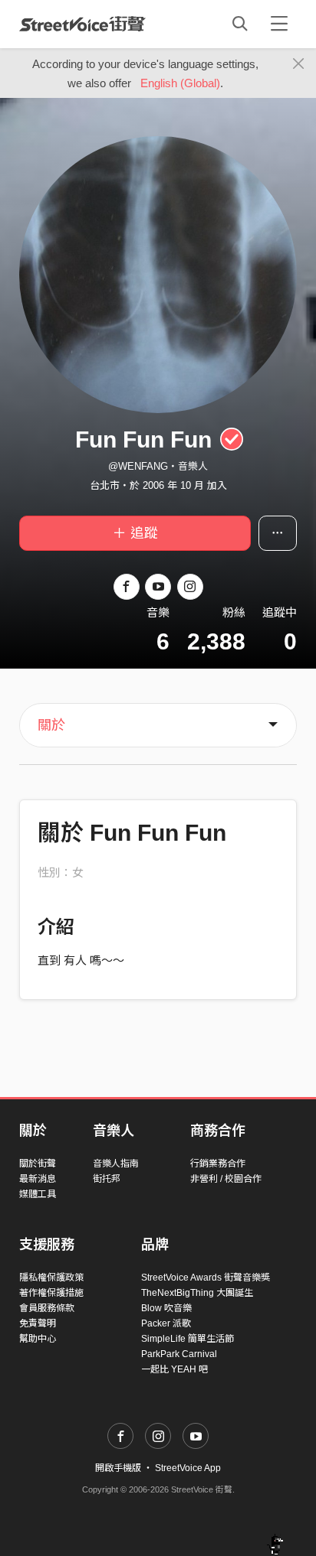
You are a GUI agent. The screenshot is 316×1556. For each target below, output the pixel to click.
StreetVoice (82, 23)
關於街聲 (37, 1163)
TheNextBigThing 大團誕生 (197, 1292)
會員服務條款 (46, 1308)
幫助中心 (37, 1338)
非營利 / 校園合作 (226, 1179)
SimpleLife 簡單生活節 (187, 1338)
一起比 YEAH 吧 (174, 1369)
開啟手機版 (118, 1468)
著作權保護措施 (51, 1292)
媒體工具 (37, 1194)
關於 (51, 725)
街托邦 (106, 1179)
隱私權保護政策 (51, 1277)
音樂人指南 (116, 1163)
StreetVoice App (188, 1468)
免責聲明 (37, 1323)
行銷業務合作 (217, 1163)
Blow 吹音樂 (166, 1308)
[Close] (298, 64)
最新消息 (37, 1179)
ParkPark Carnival (179, 1354)
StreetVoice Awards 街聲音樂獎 (205, 1277)
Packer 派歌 (166, 1323)
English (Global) (180, 83)
